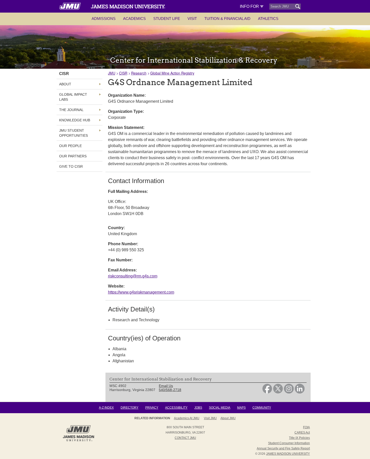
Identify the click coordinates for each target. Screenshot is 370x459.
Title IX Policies (299, 438)
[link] (267, 392)
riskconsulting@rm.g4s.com (132, 276)
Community (261, 407)
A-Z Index (106, 407)
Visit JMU (210, 418)
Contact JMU (185, 438)
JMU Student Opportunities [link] (73, 132)
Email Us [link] (166, 386)
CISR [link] (64, 74)
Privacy (151, 407)
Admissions (104, 18)
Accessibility (176, 407)
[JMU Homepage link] (78, 440)
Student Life (166, 18)
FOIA (306, 427)
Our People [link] (70, 146)
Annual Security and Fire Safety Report (283, 448)
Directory (129, 407)
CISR (123, 73)
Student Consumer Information (289, 443)
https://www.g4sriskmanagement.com (141, 292)
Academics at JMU (186, 418)
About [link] (65, 84)
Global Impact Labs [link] (73, 96)
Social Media (219, 407)
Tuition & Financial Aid (227, 18)
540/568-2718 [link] (170, 390)
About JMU (228, 418)
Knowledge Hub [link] (74, 120)
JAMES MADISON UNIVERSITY (288, 453)
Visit (192, 18)
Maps (241, 407)
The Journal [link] (71, 110)
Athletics (268, 18)
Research (138, 73)
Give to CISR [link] (71, 166)
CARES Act (302, 432)
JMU (111, 73)
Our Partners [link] (73, 156)
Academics (134, 18)
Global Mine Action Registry (172, 73)
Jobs (198, 407)
